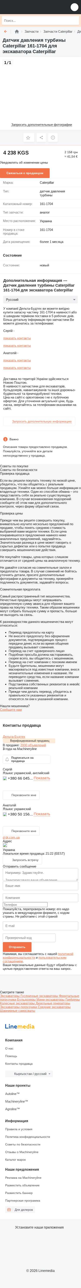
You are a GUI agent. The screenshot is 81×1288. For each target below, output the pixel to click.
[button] (74, 7)
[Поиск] (74, 20)
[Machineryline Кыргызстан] (30, 7)
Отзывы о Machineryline (21, 1152)
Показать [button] (42, 778)
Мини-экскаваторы (51, 999)
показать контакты (17, 338)
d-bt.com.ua (11, 837)
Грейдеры (72, 999)
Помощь (11, 1056)
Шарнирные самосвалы (17, 1010)
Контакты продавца (19, 1063)
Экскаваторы (10, 996)
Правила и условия (18, 1129)
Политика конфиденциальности (27, 1136)
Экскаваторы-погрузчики (19, 1007)
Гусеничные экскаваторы (40, 996)
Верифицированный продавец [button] (29, 740)
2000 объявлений (33, 745)
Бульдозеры (27, 999)
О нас (9, 1048)
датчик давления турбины (52, 193)
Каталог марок (15, 1159)
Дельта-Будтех (14, 736)
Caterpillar (47, 182)
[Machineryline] (17, 31)
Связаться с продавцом (24, 173)
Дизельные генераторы (53, 1003)
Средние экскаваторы (54, 1007)
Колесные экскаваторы (18, 1003)
